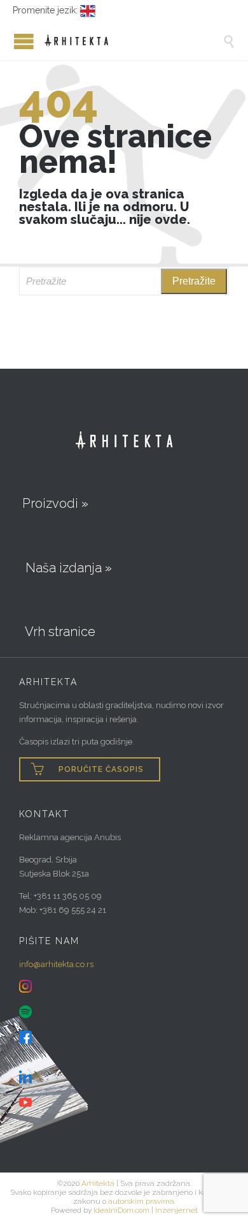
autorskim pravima (141, 1201)
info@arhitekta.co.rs (56, 964)
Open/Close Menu (12, 41)
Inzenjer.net (176, 1210)
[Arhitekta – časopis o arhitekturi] (134, 41)
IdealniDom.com (121, 1210)
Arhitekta (97, 1183)
